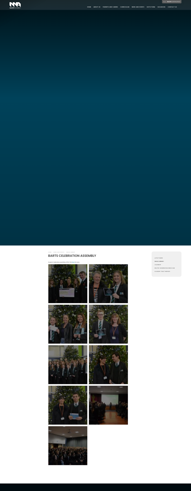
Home (50, 252)
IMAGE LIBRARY (70, 252)
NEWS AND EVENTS (58, 252)
